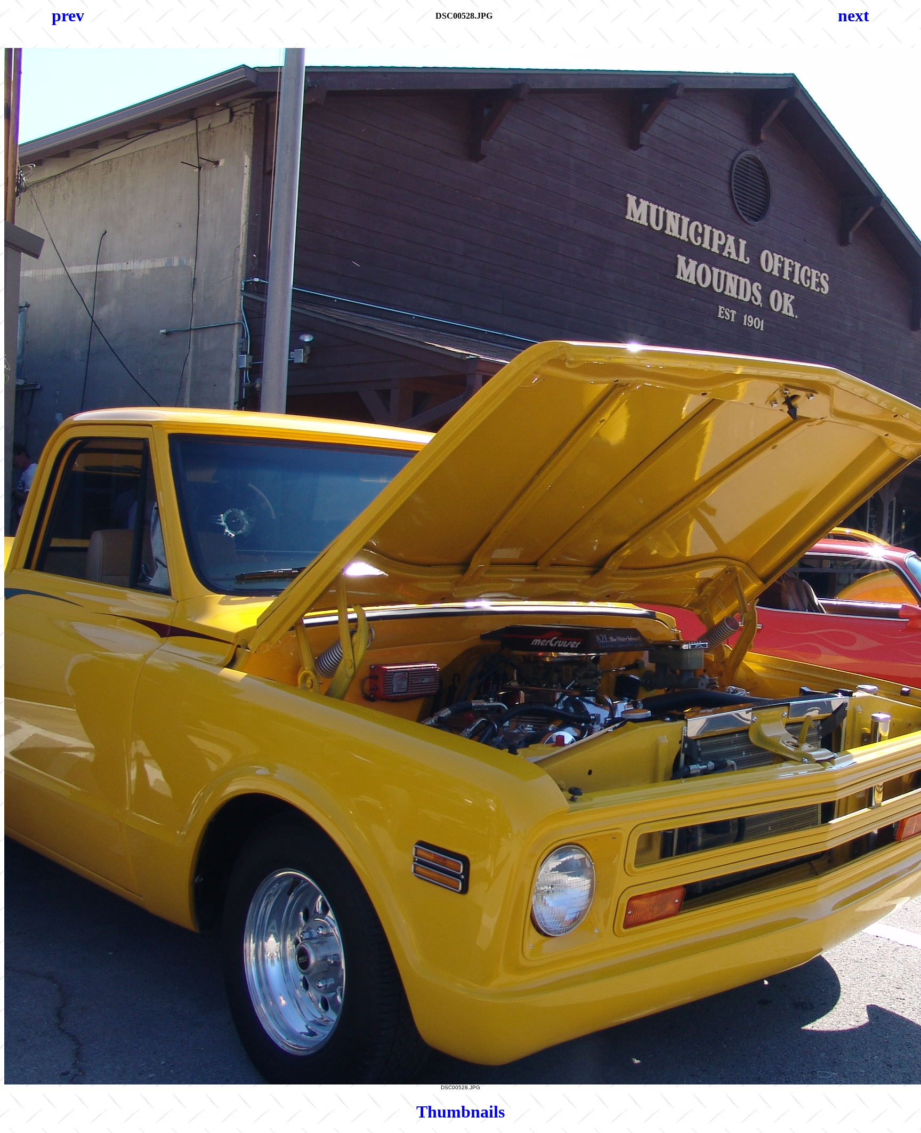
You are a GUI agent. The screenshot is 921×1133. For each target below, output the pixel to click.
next (853, 15)
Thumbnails (460, 1111)
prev (68, 15)
